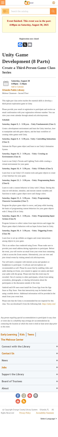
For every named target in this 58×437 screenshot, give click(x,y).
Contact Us (8, 353)
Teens (30, 334)
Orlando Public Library (13, 90)
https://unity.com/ (49, 304)
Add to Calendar (17, 87)
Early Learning (9, 334)
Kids (22, 334)
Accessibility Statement (45, 413)
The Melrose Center (12, 339)
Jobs (4, 367)
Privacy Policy (25, 413)
